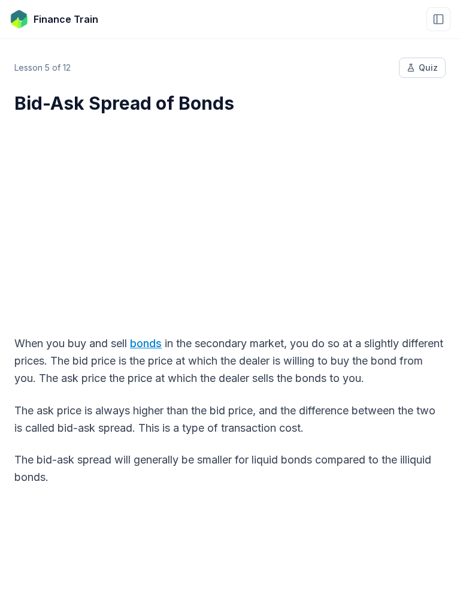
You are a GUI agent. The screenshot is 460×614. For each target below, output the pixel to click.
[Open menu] (438, 19)
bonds (146, 343)
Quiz (428, 67)
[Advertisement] (230, 217)
